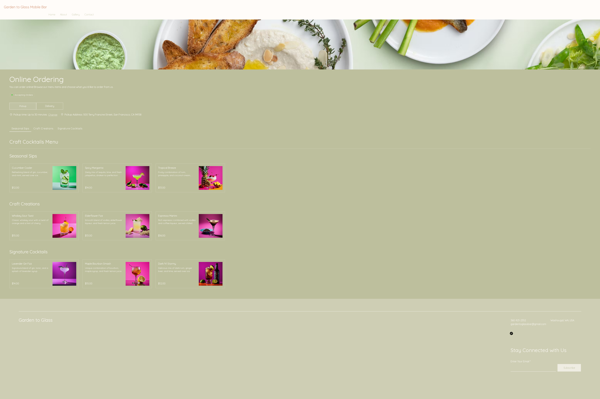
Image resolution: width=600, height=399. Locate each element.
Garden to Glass (35, 320)
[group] (49, 106)
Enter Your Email (520, 361)
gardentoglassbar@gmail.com (528, 324)
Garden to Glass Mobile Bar (25, 7)
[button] (22, 106)
